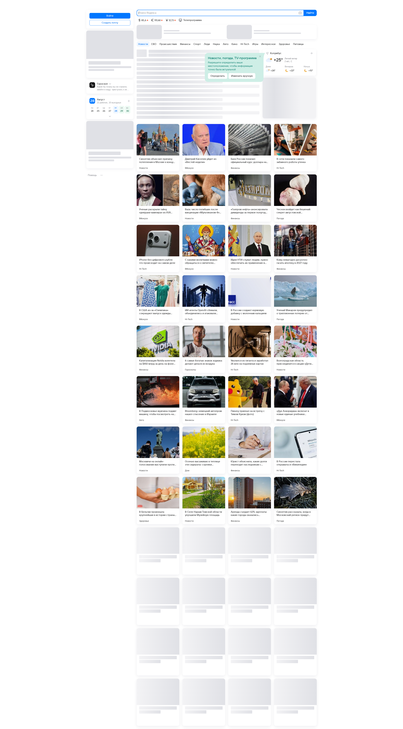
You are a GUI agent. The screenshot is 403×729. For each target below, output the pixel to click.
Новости (143, 44)
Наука (216, 44)
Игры (255, 44)
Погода (280, 218)
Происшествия (168, 44)
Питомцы (298, 44)
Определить (217, 76)
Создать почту (110, 22)
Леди (207, 44)
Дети (187, 571)
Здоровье (284, 44)
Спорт (197, 44)
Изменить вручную (242, 76)
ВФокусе (189, 168)
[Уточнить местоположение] (266, 53)
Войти (109, 15)
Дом (187, 470)
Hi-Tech (245, 44)
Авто (225, 44)
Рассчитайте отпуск (106, 102)
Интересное (268, 44)
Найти (310, 13)
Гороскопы (190, 369)
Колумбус (275, 53)
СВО (153, 44)
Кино (234, 44)
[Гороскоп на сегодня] (109, 87)
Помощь (92, 175)
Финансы (185, 44)
